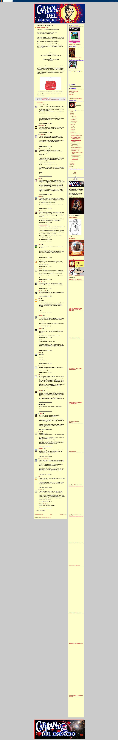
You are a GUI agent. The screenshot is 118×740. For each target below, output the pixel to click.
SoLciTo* (41, 268)
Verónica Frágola (42, 104)
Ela (39, 178)
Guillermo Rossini (43, 225)
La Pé (40, 431)
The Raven (41, 281)
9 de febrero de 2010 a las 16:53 (45, 208)
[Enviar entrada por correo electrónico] (63, 98)
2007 (71, 166)
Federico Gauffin (42, 503)
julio (72, 124)
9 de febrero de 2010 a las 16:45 (45, 194)
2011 (71, 113)
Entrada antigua (63, 514)
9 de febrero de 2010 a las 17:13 (45, 242)
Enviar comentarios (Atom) (45, 517)
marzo (72, 130)
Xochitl (40, 196)
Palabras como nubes (43, 148)
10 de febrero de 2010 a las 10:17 (45, 429)
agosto (72, 122)
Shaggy (40, 489)
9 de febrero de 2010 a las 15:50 (45, 123)
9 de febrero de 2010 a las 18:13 (45, 296)
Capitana (43, 99)
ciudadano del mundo (43, 458)
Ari (39, 374)
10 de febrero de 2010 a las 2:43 (45, 411)
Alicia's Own (41, 210)
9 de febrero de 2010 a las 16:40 (45, 146)
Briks (40, 352)
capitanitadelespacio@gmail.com (75, 98)
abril (72, 129)
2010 (71, 114)
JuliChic (41, 315)
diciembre (73, 116)
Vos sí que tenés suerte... (76, 134)
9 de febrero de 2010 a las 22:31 (45, 363)
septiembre (73, 121)
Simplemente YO (42, 290)
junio (72, 126)
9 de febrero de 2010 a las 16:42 (45, 176)
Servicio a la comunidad (60, 99)
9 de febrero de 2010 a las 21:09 (45, 350)
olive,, (40, 328)
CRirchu (41, 413)
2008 (71, 164)
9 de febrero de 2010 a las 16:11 (45, 132)
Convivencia (47, 99)
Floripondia (41, 134)
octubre (72, 119)
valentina (41, 448)
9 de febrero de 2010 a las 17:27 (45, 266)
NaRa (40, 244)
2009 (71, 163)
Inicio (51, 514)
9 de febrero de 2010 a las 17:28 (45, 279)
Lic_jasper (41, 365)
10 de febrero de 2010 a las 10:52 (45, 446)
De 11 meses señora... (75, 145)
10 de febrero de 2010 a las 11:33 (45, 474)
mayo (72, 127)
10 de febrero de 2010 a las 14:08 (45, 487)
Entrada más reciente (39, 514)
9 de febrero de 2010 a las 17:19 (45, 257)
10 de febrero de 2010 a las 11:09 (45, 456)
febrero (72, 132)
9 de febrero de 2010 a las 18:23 (45, 325)
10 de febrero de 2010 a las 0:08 (45, 387)
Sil (39, 298)
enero (72, 161)
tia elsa (40, 390)
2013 (71, 111)
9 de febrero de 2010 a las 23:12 (45, 372)
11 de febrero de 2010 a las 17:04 (45, 501)
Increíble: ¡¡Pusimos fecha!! (76, 135)
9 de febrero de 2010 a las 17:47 (45, 288)
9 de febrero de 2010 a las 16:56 (45, 222)
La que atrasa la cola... (75, 150)
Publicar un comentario (40, 510)
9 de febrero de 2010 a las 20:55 (45, 337)
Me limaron (52, 99)
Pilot (40, 476)
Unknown (41, 259)
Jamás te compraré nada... (76, 147)
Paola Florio (41, 125)
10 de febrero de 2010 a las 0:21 (45, 402)
